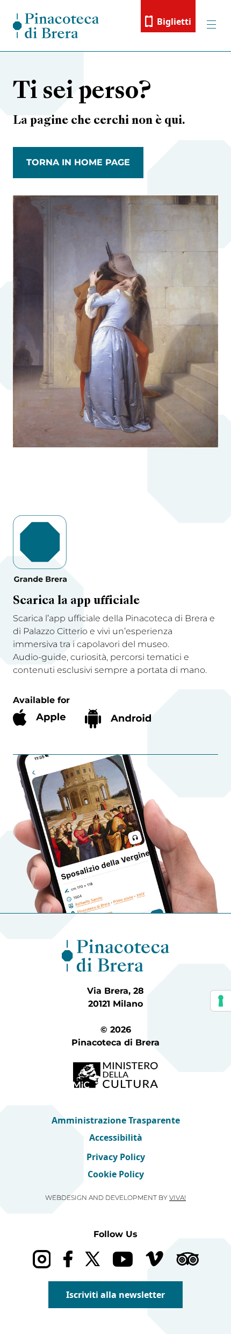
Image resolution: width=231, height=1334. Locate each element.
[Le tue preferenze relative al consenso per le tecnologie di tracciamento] (221, 1001)
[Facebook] (68, 1259)
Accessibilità (115, 1137)
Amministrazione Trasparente (116, 1120)
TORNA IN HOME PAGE (78, 162)
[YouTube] (123, 1259)
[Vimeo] (154, 1258)
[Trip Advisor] (187, 1259)
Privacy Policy (115, 1157)
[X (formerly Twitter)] (92, 1259)
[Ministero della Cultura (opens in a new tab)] (115, 1075)
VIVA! (177, 1197)
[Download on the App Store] (39, 717)
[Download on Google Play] (118, 718)
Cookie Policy (116, 1174)
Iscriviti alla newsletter (115, 1295)
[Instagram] (41, 1258)
